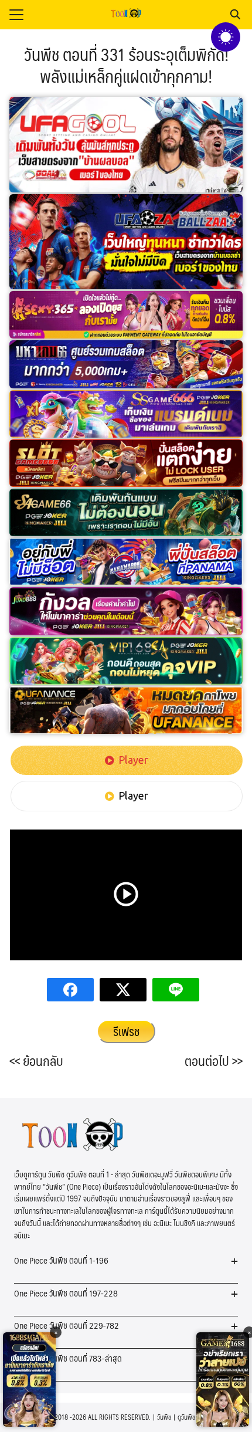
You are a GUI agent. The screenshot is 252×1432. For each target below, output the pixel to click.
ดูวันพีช (186, 1417)
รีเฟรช (126, 1031)
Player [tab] (133, 760)
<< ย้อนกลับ (36, 1061)
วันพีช (164, 1417)
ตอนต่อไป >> (214, 1061)
